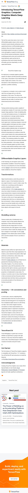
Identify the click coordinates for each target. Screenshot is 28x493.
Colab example (18, 189)
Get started (14, 479)
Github (7, 167)
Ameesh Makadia (13, 370)
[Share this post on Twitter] (25, 22)
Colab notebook (11, 260)
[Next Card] (14, 409)
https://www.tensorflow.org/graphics (15, 359)
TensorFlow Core (12, 380)
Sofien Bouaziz (20, 28)
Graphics (4, 380)
